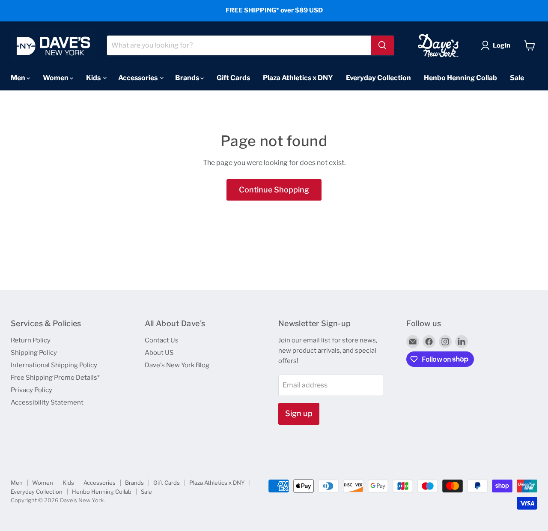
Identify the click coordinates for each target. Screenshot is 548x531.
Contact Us (162, 340)
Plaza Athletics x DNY (298, 77)
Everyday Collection (378, 77)
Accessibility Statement (47, 402)
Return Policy (31, 340)
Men (19, 77)
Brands (187, 77)
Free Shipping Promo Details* (55, 377)
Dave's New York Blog (177, 365)
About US (159, 353)
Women (56, 77)
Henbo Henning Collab (460, 77)
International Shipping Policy (54, 365)
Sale (517, 77)
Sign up (299, 413)
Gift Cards (233, 77)
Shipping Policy (34, 353)
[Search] (382, 45)
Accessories (138, 77)
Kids (94, 77)
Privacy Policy (31, 390)
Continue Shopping (274, 189)
